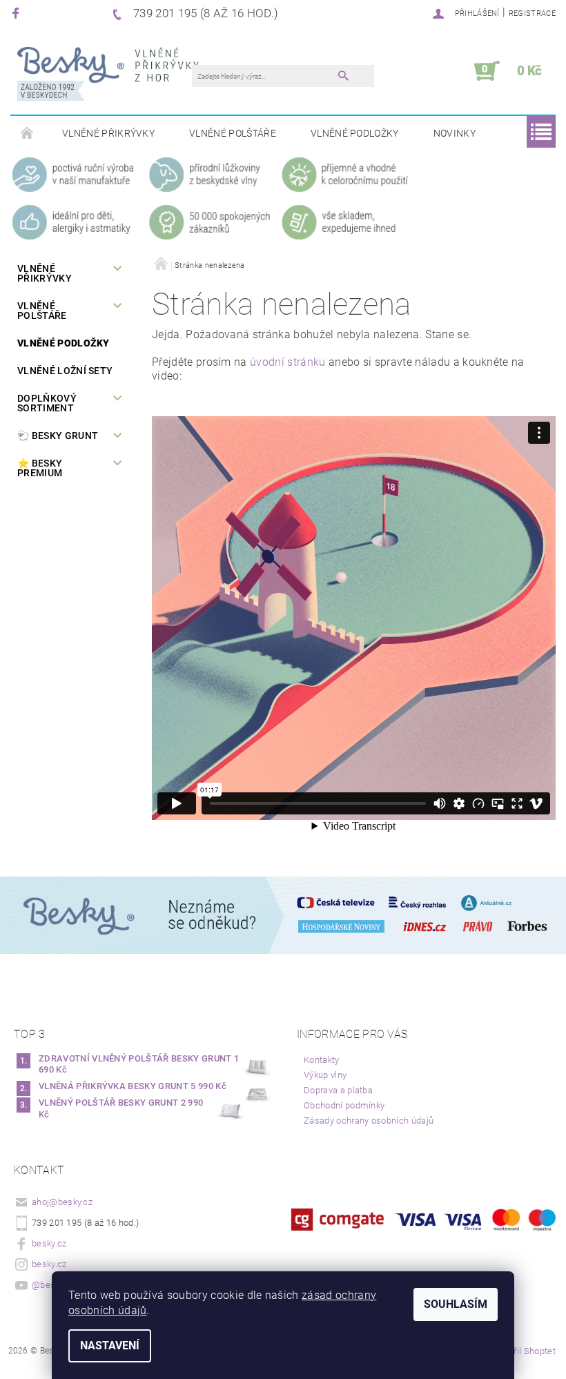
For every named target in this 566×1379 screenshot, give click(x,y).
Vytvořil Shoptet (523, 1351)
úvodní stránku (287, 362)
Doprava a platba (338, 1090)
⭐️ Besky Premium (39, 468)
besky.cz (49, 1243)
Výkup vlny (325, 1075)
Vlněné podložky (355, 133)
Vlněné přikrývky (108, 133)
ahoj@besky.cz (62, 1202)
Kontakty (322, 1060)
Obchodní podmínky (344, 1105)
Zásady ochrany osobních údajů (368, 1120)
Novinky (454, 133)
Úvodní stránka (27, 134)
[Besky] (108, 78)
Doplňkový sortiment (47, 403)
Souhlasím (455, 1304)
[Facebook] (17, 13)
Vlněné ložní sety (65, 370)
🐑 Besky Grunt (57, 435)
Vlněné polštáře (232, 133)
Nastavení (109, 1345)
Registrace (532, 13)
